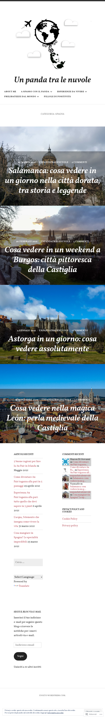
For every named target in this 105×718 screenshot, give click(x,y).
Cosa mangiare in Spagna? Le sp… (80, 496)
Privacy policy (70, 525)
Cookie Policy (69, 519)
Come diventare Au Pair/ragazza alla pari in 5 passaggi (28, 481)
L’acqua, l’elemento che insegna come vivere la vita (26, 522)
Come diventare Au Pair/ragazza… (79, 463)
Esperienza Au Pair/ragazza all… (80, 471)
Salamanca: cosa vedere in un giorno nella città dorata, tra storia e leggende (52, 180)
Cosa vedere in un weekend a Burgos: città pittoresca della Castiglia (52, 260)
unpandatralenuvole (53, 162)
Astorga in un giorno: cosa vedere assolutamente (52, 344)
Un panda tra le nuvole (52, 80)
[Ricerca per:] (28, 562)
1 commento (80, 330)
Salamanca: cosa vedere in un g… (79, 479)
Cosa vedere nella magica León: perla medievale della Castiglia (52, 418)
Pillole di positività (57, 96)
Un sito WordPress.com (52, 695)
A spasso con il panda (35, 91)
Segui (20, 656)
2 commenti (79, 162)
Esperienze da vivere (70, 91)
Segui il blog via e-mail (27, 611)
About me (10, 91)
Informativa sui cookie (55, 713)
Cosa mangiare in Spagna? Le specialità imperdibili (26, 537)
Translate (24, 586)
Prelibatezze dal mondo (20, 96)
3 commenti (81, 241)
